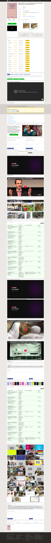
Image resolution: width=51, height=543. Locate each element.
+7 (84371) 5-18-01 (39, 272)
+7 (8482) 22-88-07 (39, 231)
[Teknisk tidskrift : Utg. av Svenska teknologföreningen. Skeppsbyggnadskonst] (25, 383)
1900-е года (18, 522)
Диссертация (33, 16)
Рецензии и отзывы (10, 118)
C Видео (40, 0)
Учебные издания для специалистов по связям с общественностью (39, 536)
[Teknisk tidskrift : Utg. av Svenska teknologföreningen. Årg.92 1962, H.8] (30, 383)
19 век (23, 0)
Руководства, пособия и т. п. (29, 535)
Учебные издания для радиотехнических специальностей (30, 539)
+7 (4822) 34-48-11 (39, 426)
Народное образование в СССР (10, 537)
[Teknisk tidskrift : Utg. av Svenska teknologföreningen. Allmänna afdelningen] (16, 383)
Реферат (24, 16)
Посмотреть (27, 40)
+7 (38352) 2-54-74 (39, 422)
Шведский (36, 522)
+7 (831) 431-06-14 (39, 240)
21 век (28, 0)
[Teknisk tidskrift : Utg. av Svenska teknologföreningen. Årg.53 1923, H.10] (42, 383)
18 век (20, 0)
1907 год (9, 522)
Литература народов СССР (10, 536)
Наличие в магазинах (11, 120)
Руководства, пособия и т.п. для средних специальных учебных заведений (11, 538)
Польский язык (17, 537)
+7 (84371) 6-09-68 (39, 437)
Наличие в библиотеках (11, 117)
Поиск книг (14, 0)
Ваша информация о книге (10, 511)
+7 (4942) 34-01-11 (39, 267)
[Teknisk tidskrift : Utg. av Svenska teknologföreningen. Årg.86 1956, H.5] (23, 383)
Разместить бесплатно (29, 148)
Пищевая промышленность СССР (38, 537)
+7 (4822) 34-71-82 (39, 261)
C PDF (36, 0)
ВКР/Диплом (29, 16)
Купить (12, 23)
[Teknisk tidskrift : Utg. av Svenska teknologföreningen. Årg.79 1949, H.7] (33, 383)
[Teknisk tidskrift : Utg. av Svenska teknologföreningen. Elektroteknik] (35, 383)
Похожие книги (10, 119)
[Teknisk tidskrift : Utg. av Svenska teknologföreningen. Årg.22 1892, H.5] (28, 383)
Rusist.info (9, 0)
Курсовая (26, 16)
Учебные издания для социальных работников (20, 538)
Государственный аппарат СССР (38, 538)
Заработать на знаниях (27, 74)
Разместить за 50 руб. (10, 148)
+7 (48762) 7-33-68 (39, 246)
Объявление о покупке (11, 116)
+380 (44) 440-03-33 (40, 226)
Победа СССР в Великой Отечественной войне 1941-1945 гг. (30, 534)
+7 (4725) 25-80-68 (39, 235)
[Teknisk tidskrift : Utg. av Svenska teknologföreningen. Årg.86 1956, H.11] (20, 383)
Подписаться (30, 152)
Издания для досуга (18, 536)
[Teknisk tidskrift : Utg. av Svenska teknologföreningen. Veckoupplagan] (8, 383)
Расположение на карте (10, 238)
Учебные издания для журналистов (29, 536)
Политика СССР (27, 540)
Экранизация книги (12, 31)
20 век (26, 0)
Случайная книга (33, 0)
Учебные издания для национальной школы (30, 537)
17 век (18, 0)
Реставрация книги (25, 22)
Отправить (31, 378)
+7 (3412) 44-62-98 (39, 416)
